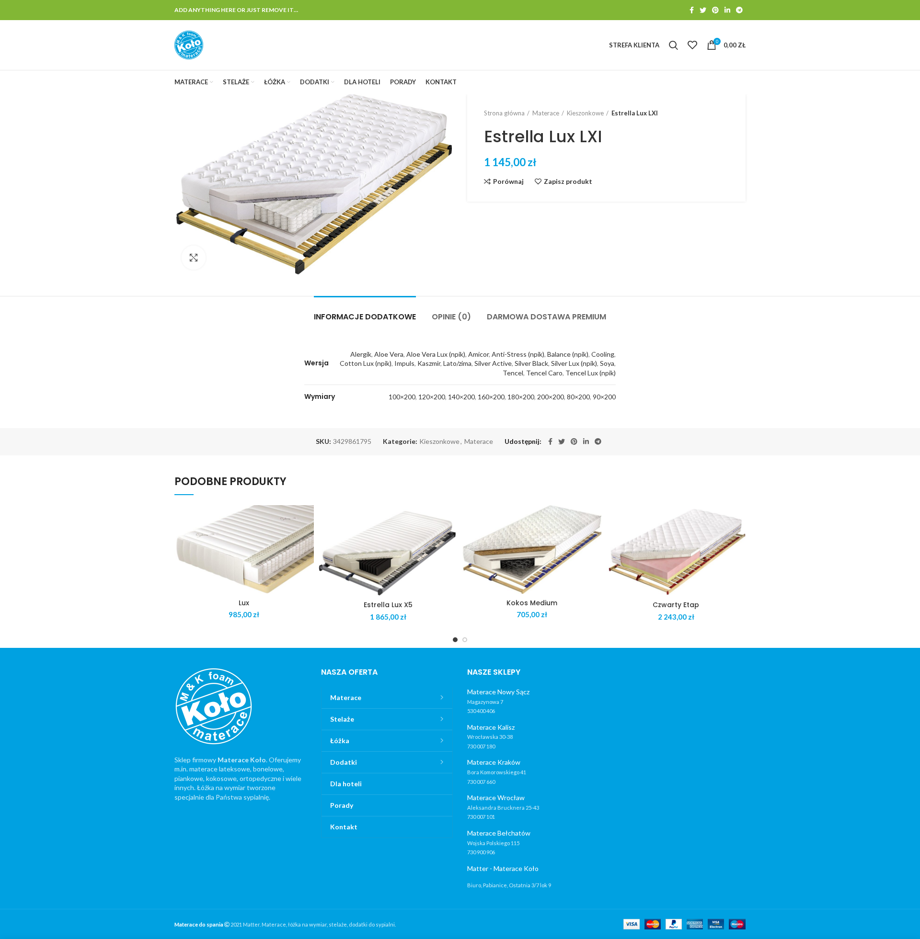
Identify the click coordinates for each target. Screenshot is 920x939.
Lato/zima (457, 363)
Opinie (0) (451, 316)
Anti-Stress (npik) (518, 354)
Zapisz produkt (568, 181)
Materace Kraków (493, 762)
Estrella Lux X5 (388, 605)
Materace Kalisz (491, 727)
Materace (545, 113)
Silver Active (493, 363)
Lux (244, 603)
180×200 (520, 397)
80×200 (578, 397)
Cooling (602, 354)
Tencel (513, 373)
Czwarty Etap (676, 605)
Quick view (307, 542)
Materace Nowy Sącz (498, 692)
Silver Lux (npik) (574, 363)
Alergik (360, 354)
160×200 (491, 397)
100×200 (402, 397)
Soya (607, 363)
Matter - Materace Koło (503, 868)
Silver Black (531, 363)
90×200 (604, 397)
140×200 (461, 397)
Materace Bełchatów (498, 833)
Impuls (404, 363)
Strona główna (504, 113)
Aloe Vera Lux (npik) (435, 354)
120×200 (431, 397)
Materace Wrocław (496, 797)
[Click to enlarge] (194, 258)
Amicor (478, 354)
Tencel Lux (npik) (590, 373)
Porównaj (508, 181)
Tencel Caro (544, 373)
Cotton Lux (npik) (365, 363)
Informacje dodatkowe (365, 316)
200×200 (550, 397)
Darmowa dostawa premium (546, 316)
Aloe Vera (388, 354)
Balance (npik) (567, 354)
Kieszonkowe (585, 113)
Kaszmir (428, 363)
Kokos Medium (531, 603)
